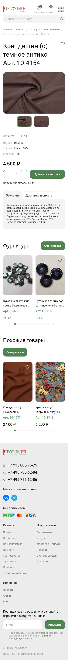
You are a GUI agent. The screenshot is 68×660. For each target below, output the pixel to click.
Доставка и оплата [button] (39, 195)
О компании (44, 532)
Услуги (41, 538)
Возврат (42, 549)
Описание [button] (13, 195)
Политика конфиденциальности (23, 653)
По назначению (12, 543)
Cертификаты (11, 555)
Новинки (8, 567)
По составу (10, 538)
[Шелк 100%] (17, 382)
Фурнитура (10, 561)
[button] (62, 19)
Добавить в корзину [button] (47, 174)
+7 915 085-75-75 (22, 465)
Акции (7, 595)
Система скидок (47, 555)
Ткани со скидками (15, 573)
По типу (8, 532)
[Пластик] (17, 275)
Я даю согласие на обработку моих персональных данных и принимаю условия (36, 636)
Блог (6, 601)
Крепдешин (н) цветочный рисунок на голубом (50, 410)
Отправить (55, 624)
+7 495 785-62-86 (22, 479)
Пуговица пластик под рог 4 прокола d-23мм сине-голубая (49, 304)
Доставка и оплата (49, 543)
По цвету (8, 549)
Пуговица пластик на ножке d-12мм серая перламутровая (16, 304)
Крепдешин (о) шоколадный (12, 409)
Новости (8, 589)
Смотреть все (53, 245)
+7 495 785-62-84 (22, 472)
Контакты (43, 561)
